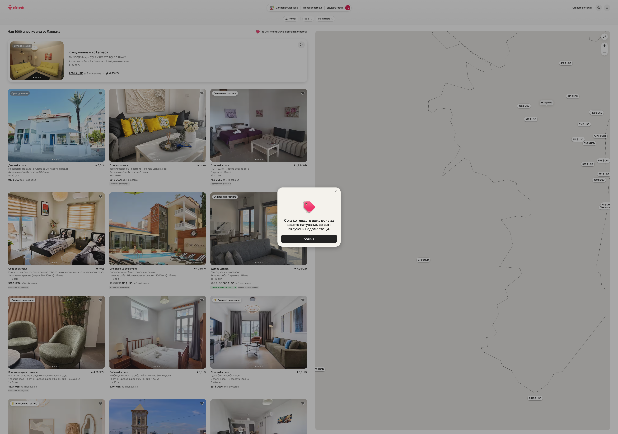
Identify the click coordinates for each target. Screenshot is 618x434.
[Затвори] (335, 191)
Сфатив (309, 238)
